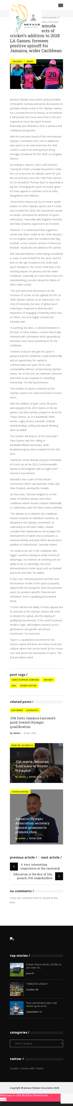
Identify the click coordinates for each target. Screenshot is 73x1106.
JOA (14, 685)
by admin (15, 733)
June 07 (30, 973)
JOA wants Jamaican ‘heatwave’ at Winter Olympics (32, 766)
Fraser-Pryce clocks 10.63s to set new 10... (43, 966)
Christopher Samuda (25, 679)
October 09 (32, 989)
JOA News (17, 710)
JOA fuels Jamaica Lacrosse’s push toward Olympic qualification (32, 722)
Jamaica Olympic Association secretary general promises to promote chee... (32, 825)
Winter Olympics (22, 745)
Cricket (17, 61)
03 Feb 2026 (35, 776)
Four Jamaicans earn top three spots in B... (41, 1004)
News (30, 61)
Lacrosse (32, 710)
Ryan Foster (28, 685)
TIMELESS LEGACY (37, 983)
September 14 (33, 1011)
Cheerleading (20, 791)
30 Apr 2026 (30, 733)
